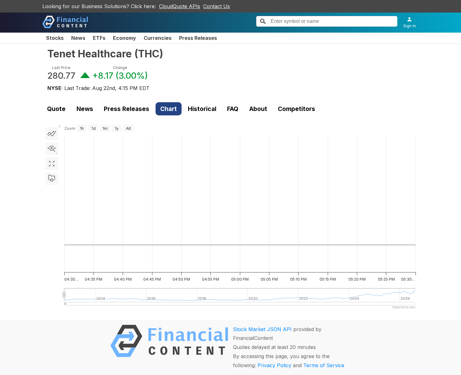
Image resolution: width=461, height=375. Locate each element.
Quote (56, 109)
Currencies (158, 38)
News (78, 38)
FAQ (232, 109)
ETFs (99, 38)
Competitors (296, 109)
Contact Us (216, 6)
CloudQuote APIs (179, 6)
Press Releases (198, 38)
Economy (124, 38)
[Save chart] (51, 178)
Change (120, 67)
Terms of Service (323, 365)
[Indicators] (51, 133)
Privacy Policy (274, 365)
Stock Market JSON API (262, 329)
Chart (168, 109)
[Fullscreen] (51, 163)
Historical (202, 109)
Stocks (55, 38)
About (258, 109)
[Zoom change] (51, 148)
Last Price (61, 67)
